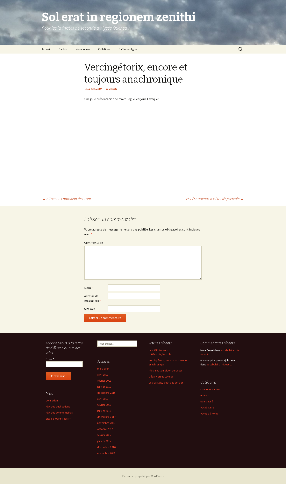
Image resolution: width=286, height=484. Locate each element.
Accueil (46, 49)
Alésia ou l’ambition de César (66, 198)
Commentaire (93, 243)
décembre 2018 (106, 392)
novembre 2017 (106, 423)
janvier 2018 (104, 411)
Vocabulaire (83, 49)
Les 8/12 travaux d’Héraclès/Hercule (214, 198)
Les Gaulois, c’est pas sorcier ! (166, 382)
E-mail (50, 359)
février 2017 (104, 435)
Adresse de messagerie (93, 298)
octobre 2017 (105, 429)
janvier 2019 (104, 386)
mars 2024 (103, 368)
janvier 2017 (104, 441)
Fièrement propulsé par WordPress (143, 476)
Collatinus (104, 49)
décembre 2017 (106, 417)
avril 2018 (102, 398)
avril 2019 (102, 374)
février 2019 (104, 380)
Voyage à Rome (209, 413)
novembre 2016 (106, 453)
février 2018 (104, 405)
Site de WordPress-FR (58, 418)
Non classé (206, 401)
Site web (90, 309)
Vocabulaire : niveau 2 (219, 364)
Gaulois (63, 49)
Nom (88, 288)
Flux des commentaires (59, 412)
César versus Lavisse (161, 376)
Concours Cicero (210, 389)
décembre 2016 (106, 447)
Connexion (52, 400)
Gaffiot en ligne (128, 49)
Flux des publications (58, 406)
